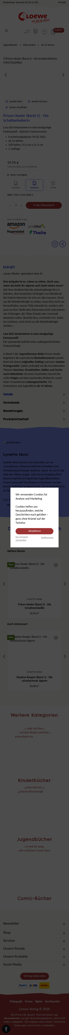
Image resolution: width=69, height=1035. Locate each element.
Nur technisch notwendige (22, 538)
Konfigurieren (47, 538)
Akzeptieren (34, 531)
